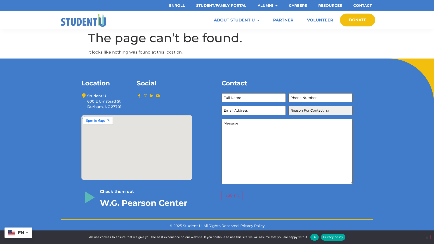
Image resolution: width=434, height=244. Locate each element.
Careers (298, 5)
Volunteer (320, 20)
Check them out (117, 191)
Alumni (265, 5)
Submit (232, 195)
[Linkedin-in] (151, 95)
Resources (330, 5)
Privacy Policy (252, 226)
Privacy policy (333, 237)
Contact (362, 5)
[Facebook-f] (139, 95)
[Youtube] (157, 95)
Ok (315, 237)
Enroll (177, 5)
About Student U (234, 20)
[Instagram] (145, 95)
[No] (427, 237)
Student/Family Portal (221, 5)
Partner (283, 20)
